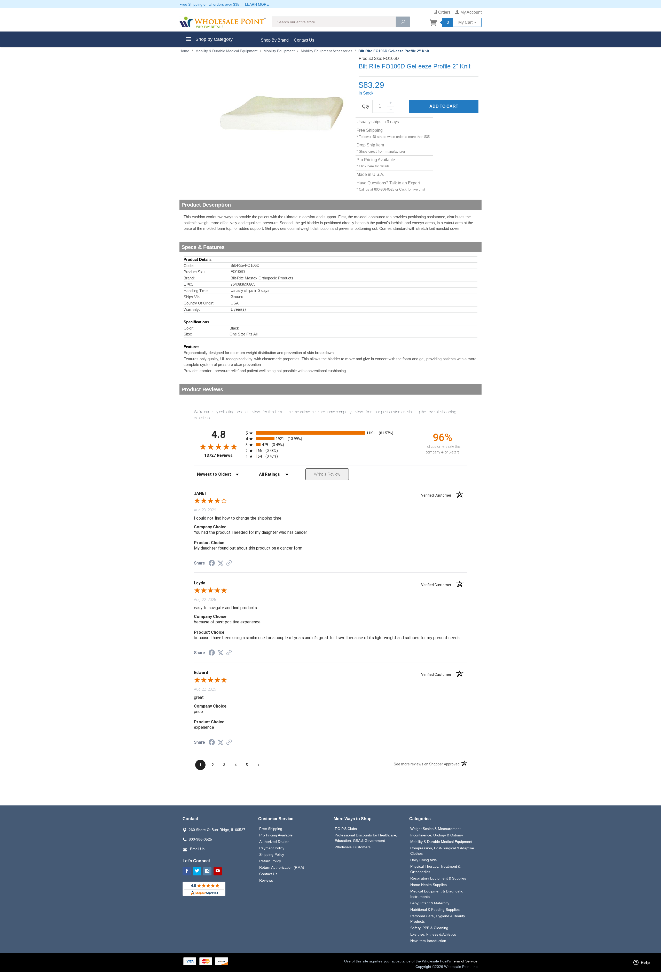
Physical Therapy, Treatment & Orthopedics (435, 869)
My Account (470, 12)
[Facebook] (187, 871)
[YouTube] (218, 871)
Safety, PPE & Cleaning (429, 928)
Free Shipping (270, 829)
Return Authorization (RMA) (281, 867)
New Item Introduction (428, 941)
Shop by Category (213, 39)
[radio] (330, 433)
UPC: (188, 284)
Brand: (189, 278)
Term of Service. (465, 961)
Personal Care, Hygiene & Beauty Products (437, 918)
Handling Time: (196, 290)
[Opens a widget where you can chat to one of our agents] (641, 963)
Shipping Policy (271, 854)
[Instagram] (207, 871)
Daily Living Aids (423, 860)
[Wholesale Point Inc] (222, 22)
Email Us (197, 849)
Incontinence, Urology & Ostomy (436, 835)
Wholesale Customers (353, 847)
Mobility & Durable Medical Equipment (441, 842)
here (370, 166)
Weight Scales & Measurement (435, 829)
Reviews (266, 880)
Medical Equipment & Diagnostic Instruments (436, 894)
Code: (189, 265)
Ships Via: (192, 297)
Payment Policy (271, 848)
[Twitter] (197, 871)
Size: (188, 334)
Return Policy (270, 861)
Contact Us (304, 40)
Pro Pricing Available (276, 835)
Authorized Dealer (274, 842)
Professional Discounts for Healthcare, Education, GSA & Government (366, 838)
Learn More (257, 4)
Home (184, 51)
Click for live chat (412, 189)
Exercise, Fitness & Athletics (433, 934)
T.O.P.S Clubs (346, 829)
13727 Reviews (223, 455)
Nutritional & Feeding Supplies (435, 909)
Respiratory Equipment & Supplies (438, 878)
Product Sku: (195, 272)
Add (443, 106)
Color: (189, 328)
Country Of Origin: (199, 303)
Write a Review (327, 474)
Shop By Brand (275, 40)
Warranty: (192, 309)
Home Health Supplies (428, 885)
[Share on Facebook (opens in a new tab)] (212, 563)
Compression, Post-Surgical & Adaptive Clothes (442, 851)
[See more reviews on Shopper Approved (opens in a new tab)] (229, 563)
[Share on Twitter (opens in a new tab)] (220, 563)
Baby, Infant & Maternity (429, 903)
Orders (444, 12)
